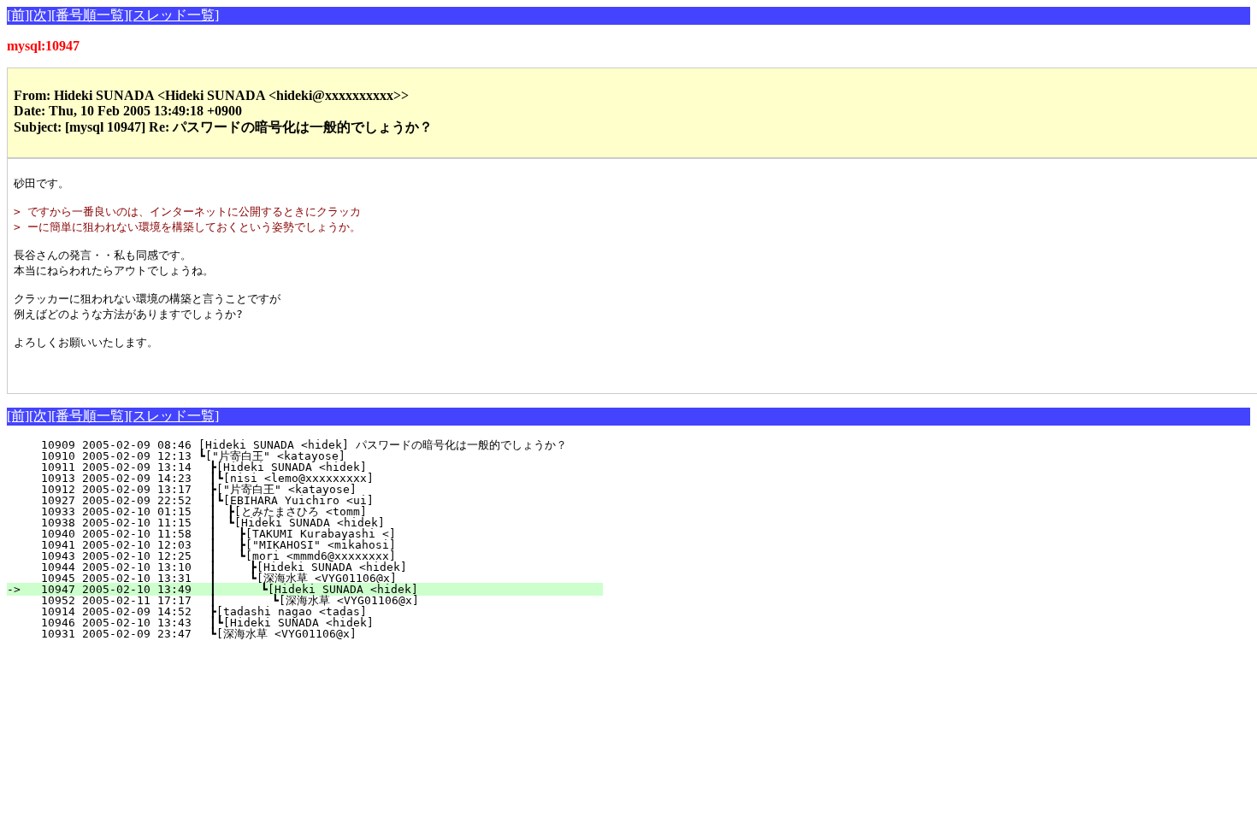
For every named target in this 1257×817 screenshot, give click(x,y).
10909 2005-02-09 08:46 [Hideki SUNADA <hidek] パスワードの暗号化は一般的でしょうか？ (304, 444)
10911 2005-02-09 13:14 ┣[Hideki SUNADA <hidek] (323, 467)
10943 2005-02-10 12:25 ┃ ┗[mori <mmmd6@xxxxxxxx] (317, 556)
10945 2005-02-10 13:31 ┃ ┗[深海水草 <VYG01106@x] (311, 578)
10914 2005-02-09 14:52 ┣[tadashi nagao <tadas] (323, 611)
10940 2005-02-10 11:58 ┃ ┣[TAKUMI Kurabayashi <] (317, 533)
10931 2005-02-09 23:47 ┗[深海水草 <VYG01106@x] (318, 633)
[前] (18, 15)
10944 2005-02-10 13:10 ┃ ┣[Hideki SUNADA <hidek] (316, 567)
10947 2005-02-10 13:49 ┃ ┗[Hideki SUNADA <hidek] (315, 589)
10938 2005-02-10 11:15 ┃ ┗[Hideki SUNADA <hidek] (319, 522)
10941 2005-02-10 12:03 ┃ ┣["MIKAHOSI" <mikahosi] (317, 544)
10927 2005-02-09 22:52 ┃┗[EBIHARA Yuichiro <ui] (320, 500)
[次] (40, 15)
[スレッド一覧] (173, 15)
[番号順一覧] (89, 15)
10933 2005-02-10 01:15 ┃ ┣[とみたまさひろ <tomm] (310, 511)
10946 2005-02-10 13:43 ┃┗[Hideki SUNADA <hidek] (320, 622)
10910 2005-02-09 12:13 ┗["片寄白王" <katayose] (319, 456)
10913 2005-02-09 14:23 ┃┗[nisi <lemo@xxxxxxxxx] (320, 478)
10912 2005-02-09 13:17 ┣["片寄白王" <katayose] (318, 489)
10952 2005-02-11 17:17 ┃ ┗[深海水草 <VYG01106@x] (308, 600)
